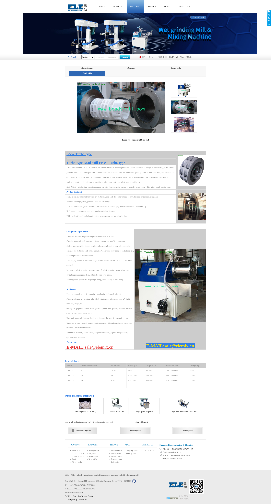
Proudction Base (78, 453)
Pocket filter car (117, 412)
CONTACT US (183, 6)
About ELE (76, 451)
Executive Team (78, 456)
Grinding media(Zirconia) (85, 412)
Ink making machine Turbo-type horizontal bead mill (92, 422)
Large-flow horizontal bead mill (183, 412)
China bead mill (76, 475)
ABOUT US (117, 6)
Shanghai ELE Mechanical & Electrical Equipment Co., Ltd (176, 446)
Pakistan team (116, 459)
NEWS (167, 6)
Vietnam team (116, 456)
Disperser (131, 68)
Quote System (187, 431)
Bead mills (87, 73)
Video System (135, 431)
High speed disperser (144, 412)
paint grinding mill (132, 475)
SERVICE (152, 6)
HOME (102, 6)
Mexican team (116, 451)
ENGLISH (127, 481)
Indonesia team (115, 462)
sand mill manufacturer (102, 475)
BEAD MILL (135, 6)
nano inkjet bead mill (118, 475)
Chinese (195, 17)
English (201, 17)
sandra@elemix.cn (174, 452)
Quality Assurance (75, 459)
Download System (83, 431)
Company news (131, 451)
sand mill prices (88, 475)
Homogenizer (87, 68)
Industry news (131, 453)
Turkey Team (116, 453)
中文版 (120, 481)
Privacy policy (77, 462)
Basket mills (176, 68)
